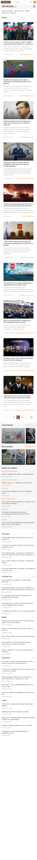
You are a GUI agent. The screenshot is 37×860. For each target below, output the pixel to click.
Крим (27, 11)
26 (22, 417)
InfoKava (9, 6)
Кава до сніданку (8, 11)
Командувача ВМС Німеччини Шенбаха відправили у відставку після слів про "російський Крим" (16, 164)
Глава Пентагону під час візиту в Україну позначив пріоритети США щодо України (17, 397)
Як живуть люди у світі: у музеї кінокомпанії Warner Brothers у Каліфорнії (18, 359)
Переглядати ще (29, 425)
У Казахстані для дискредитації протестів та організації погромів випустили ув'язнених (18, 205)
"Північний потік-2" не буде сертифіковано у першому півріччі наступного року (18, 284)
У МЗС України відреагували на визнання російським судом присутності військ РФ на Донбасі (18, 243)
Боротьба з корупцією (9, 13)
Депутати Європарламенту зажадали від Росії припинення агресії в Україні (17, 321)
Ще (33, 534)
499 (31, 417)
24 (14, 417)
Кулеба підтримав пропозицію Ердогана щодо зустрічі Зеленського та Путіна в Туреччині (17, 123)
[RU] (13, 2)
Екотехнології (20, 11)
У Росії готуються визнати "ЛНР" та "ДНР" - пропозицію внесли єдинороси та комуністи (18, 43)
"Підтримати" (6, 2)
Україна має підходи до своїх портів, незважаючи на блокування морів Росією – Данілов (18, 81)
